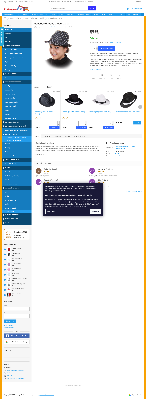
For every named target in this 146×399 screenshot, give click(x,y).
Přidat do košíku (108, 48)
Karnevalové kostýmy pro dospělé (16, 130)
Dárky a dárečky (10, 74)
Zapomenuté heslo (9, 328)
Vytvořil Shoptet (137, 395)
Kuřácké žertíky (10, 152)
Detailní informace (95, 69)
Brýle (6, 62)
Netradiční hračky (11, 164)
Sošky (7, 196)
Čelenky (7, 70)
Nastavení (50, 211)
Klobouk (117, 156)
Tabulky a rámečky (11, 208)
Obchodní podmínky (54, 2)
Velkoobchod (79, 2)
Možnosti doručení (115, 43)
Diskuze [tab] (67, 136)
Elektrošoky (9, 90)
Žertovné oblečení (11, 219)
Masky (7, 38)
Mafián (117, 154)
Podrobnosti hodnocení (58, 27)
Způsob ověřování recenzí (73, 386)
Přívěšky (8, 180)
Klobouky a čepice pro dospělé (16, 138)
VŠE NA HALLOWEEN (11, 50)
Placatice (8, 172)
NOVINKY (8, 34)
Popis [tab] (37, 136)
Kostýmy (8, 42)
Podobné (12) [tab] (47, 136)
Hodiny (7, 110)
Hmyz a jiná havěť (10, 106)
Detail (137, 122)
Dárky (7, 223)
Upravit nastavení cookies (46, 395)
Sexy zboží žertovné (12, 188)
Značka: (75, 27)
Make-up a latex (10, 156)
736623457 (10, 373)
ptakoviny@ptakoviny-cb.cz (15, 370)
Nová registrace (9, 325)
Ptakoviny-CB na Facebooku (15, 378)
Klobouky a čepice (11, 134)
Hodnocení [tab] (58, 136)
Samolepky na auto (11, 184)
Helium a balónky (10, 98)
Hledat (92, 8)
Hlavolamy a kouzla (11, 102)
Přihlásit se (10, 321)
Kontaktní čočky (10, 66)
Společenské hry (10, 200)
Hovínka (7, 114)
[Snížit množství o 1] (97, 50)
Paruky (7, 168)
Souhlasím (95, 211)
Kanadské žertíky (10, 118)
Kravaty (7, 148)
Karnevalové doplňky (12, 122)
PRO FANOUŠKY (10, 94)
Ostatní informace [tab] (79, 136)
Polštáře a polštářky (12, 176)
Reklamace (67, 2)
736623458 (10, 376)
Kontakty (91, 2)
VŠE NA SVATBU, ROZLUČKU (13, 54)
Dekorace (8, 78)
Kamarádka (10, 212)
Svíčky (7, 204)
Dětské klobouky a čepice (14, 140)
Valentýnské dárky (11, 215)
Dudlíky (7, 86)
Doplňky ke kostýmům (13, 82)
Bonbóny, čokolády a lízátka (14, 58)
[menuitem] (9, 14)
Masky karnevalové (12, 160)
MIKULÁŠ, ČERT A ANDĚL (12, 46)
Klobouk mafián (120, 149)
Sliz (6, 192)
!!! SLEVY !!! (8, 30)
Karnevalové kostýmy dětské (15, 126)
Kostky (7, 144)
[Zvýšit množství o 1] (97, 47)
